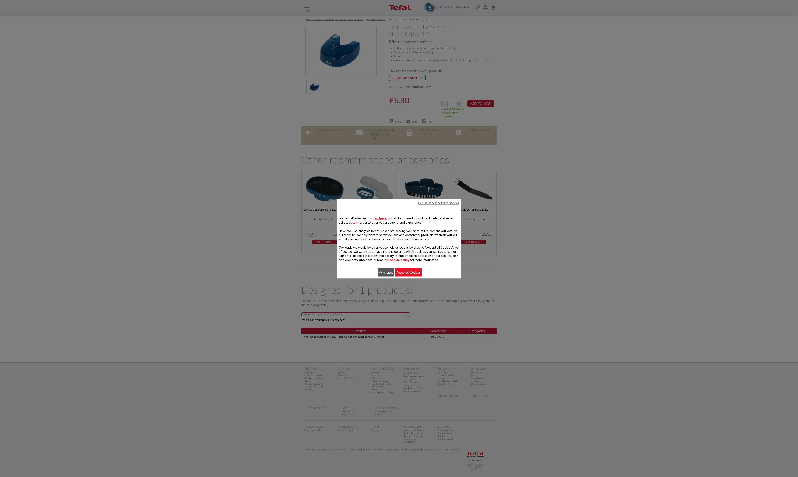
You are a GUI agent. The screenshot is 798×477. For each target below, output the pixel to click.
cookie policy (399, 259)
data (352, 222)
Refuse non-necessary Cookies (438, 203)
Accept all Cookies (409, 272)
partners (380, 218)
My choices (386, 272)
